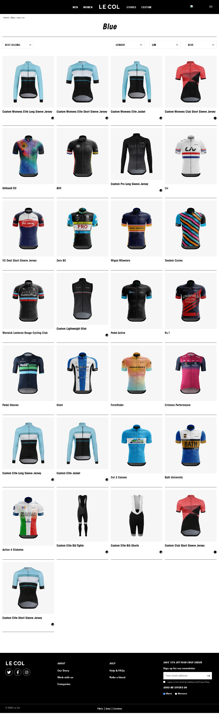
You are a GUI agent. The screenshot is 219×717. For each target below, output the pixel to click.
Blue (13, 18)
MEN (75, 7)
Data (108, 708)
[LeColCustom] (109, 7)
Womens (182, 693)
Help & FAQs (117, 670)
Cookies (117, 708)
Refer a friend (117, 677)
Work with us (65, 677)
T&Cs (100, 708)
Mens (169, 693)
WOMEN (88, 7)
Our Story (63, 670)
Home (6, 18)
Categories (63, 684)
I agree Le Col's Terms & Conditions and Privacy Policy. (188, 682)
